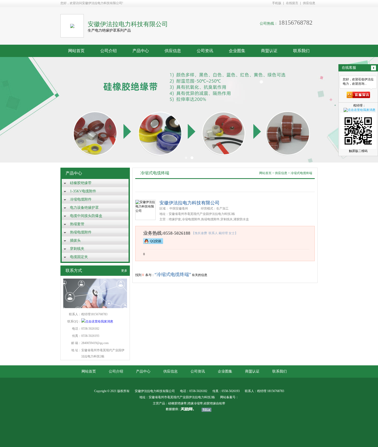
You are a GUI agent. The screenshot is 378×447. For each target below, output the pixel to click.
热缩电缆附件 (81, 232)
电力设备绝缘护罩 (84, 208)
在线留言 (292, 3)
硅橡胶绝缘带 (81, 183)
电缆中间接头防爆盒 (86, 216)
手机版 (276, 3)
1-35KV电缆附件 (83, 191)
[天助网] (181, 409)
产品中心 (140, 51)
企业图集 (237, 51)
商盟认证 (269, 51)
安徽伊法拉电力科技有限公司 (189, 202)
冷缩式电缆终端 (301, 173)
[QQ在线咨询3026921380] (153, 241)
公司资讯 (205, 51)
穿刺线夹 (77, 249)
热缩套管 (77, 224)
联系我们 (301, 51)
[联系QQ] (97, 321)
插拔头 (75, 240)
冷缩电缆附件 (81, 199)
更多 (124, 270)
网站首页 (76, 51)
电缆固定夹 (79, 257)
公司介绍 (108, 51)
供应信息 (309, 3)
